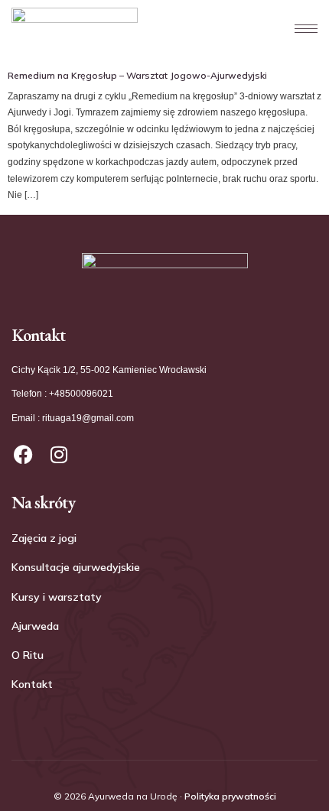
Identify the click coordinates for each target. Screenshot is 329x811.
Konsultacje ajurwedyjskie (75, 567)
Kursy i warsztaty (56, 597)
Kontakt (32, 684)
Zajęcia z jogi (44, 538)
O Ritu (27, 655)
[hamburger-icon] (298, 29)
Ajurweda (35, 626)
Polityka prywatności (230, 796)
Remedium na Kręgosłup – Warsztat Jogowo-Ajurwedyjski (137, 75)
